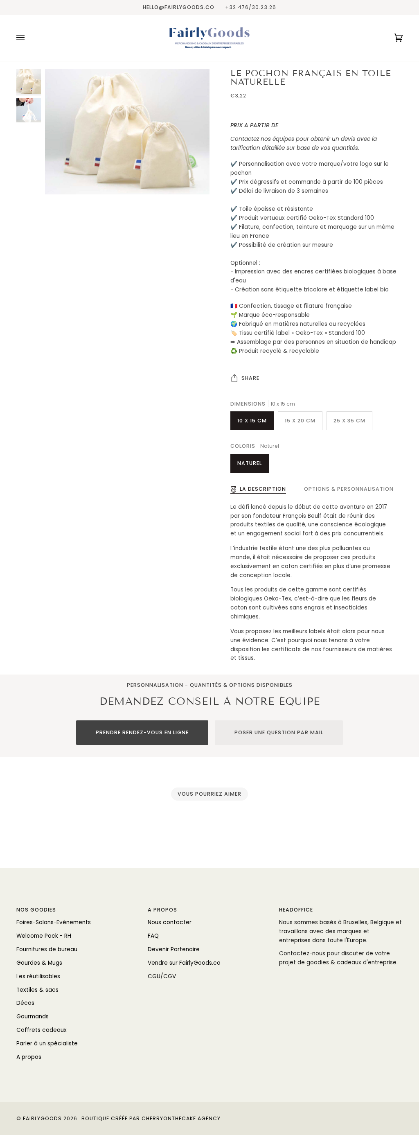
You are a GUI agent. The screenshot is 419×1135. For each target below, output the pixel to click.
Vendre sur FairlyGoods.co (184, 963)
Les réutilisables (38, 976)
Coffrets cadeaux (41, 1030)
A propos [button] (162, 909)
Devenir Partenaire (174, 949)
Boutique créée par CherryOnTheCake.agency (151, 1118)
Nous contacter (169, 922)
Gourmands (32, 1016)
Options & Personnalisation (349, 488)
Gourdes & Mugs (39, 963)
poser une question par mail (278, 732)
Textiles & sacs (37, 990)
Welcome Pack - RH (43, 936)
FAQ (153, 936)
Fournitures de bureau (46, 949)
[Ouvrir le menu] (28, 38)
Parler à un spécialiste (47, 1043)
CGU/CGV (162, 976)
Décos (25, 1003)
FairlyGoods (42, 1118)
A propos (28, 1057)
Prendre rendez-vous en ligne (142, 732)
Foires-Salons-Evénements (53, 922)
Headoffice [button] (296, 909)
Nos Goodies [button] (36, 909)
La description (263, 488)
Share (250, 378)
